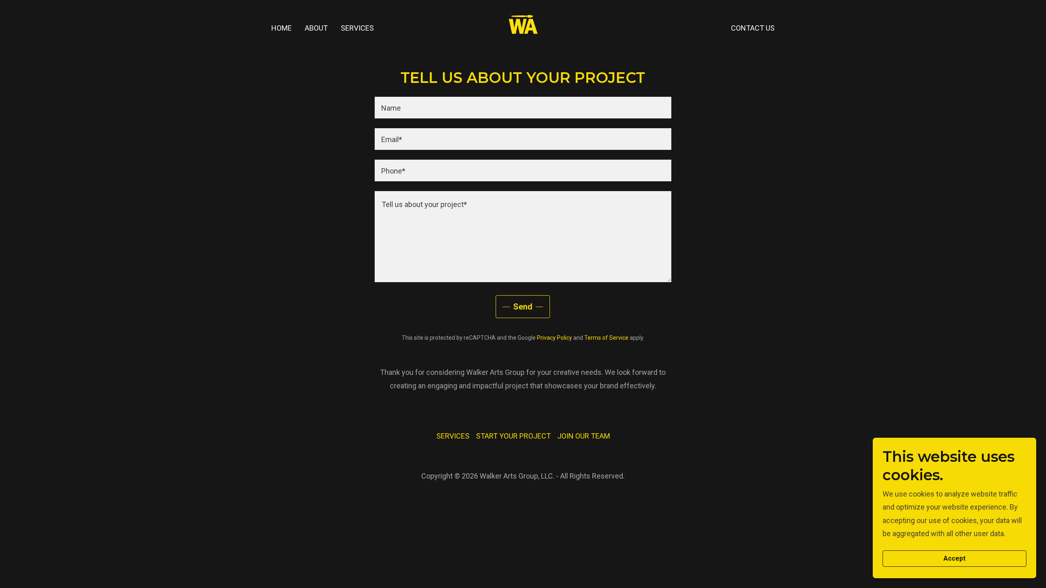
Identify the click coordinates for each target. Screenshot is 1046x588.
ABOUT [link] (316, 28)
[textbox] (523, 107)
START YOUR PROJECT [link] (513, 436)
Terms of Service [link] (606, 337)
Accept (954, 559)
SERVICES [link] (357, 28)
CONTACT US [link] (753, 28)
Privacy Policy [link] (554, 337)
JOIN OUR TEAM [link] (583, 436)
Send (522, 307)
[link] (523, 27)
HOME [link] (281, 28)
